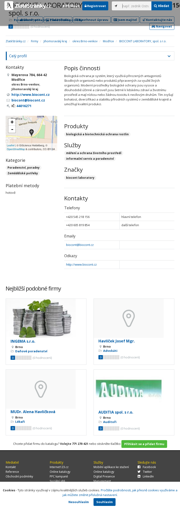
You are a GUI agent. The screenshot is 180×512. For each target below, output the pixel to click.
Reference (12, 472)
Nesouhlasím (78, 502)
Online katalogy (60, 472)
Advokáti (110, 351)
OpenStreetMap (16, 149)
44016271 (23, 106)
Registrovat (96, 6)
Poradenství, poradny (24, 168)
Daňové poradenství (31, 351)
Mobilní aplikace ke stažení (111, 467)
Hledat (163, 6)
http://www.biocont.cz (81, 264)
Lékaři (20, 421)
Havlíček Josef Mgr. (116, 341)
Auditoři (109, 422)
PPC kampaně (59, 476)
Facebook (149, 467)
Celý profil (18, 55)
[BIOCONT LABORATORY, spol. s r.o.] (31, 133)
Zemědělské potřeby (23, 173)
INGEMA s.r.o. (23, 341)
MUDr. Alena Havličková (33, 411)
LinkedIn (148, 476)
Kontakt (11, 467)
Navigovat (163, 26)
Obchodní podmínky (19, 476)
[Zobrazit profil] (46, 318)
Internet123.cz (59, 467)
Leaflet (11, 145)
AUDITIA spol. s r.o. (115, 412)
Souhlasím (104, 502)
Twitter (147, 472)
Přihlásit (72, 6)
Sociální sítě (57, 481)
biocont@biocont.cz (80, 245)
